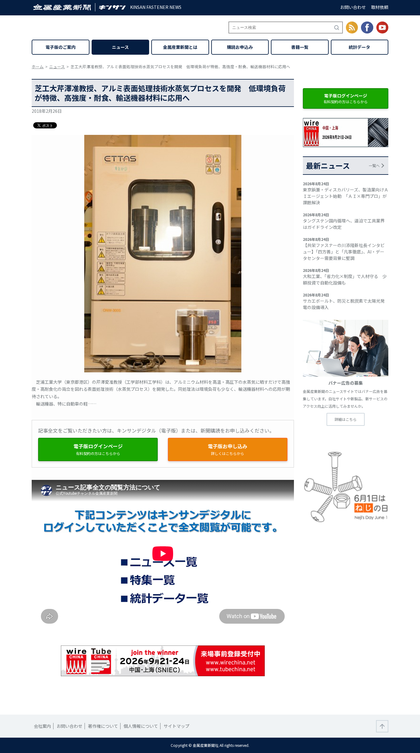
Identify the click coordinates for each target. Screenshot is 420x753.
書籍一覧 (299, 47)
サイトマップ (176, 726)
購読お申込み (240, 47)
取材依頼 (379, 7)
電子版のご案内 (61, 47)
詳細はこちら (346, 419)
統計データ (359, 47)
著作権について (103, 726)
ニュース (120, 47)
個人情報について (141, 726)
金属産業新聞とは (180, 47)
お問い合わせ (353, 7)
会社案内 (42, 726)
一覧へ (374, 165)
